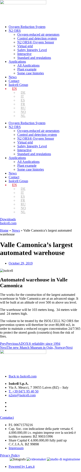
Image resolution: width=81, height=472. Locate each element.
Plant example (27, 69)
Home (4, 230)
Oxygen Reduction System (27, 27)
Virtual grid (25, 46)
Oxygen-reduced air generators (38, 34)
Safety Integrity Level (32, 50)
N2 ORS (15, 30)
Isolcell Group (18, 85)
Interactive (24, 54)
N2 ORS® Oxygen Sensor (35, 42)
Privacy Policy (10, 455)
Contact (14, 81)
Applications (17, 61)
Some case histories (30, 73)
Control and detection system (37, 38)
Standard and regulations (34, 58)
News (13, 77)
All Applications (28, 65)
